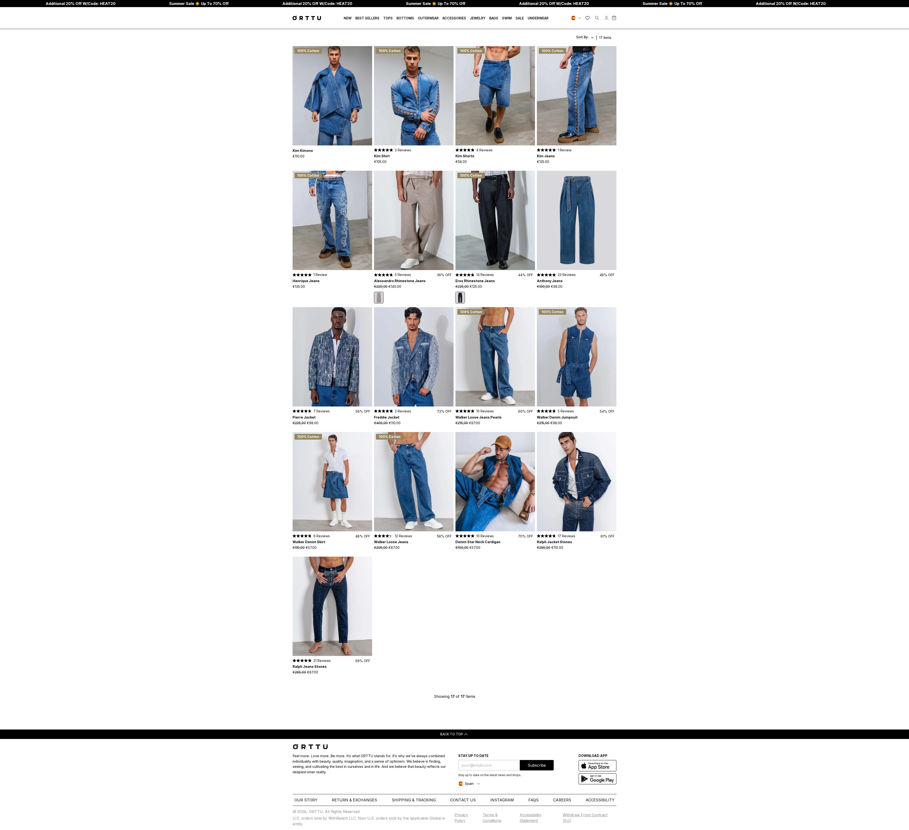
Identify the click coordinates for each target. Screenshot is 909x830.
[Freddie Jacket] (414, 356)
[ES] (576, 18)
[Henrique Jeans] (332, 220)
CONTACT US (463, 800)
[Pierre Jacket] (332, 356)
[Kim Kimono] (332, 95)
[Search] (597, 18)
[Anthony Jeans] (576, 220)
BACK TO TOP (451, 734)
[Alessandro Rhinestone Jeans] (414, 220)
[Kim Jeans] (576, 95)
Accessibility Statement (530, 818)
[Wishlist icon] (587, 18)
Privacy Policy (461, 818)
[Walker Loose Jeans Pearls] (495, 356)
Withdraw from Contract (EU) (585, 818)
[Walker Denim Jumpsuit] (576, 356)
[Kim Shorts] (495, 95)
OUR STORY (305, 800)
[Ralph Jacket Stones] (576, 481)
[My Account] (606, 18)
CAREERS (562, 800)
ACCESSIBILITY (600, 800)
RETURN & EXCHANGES (354, 800)
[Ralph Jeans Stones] (332, 606)
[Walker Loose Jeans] (414, 481)
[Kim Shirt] (414, 95)
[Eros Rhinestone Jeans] (495, 220)
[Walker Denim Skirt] (332, 481)
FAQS (533, 800)
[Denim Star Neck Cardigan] (495, 481)
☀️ (199, 3)
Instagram (502, 800)
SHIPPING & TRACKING (414, 800)
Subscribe (537, 765)
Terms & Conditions (492, 818)
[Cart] (614, 18)
